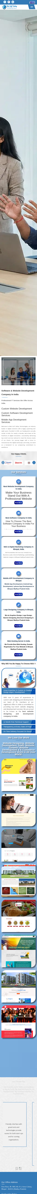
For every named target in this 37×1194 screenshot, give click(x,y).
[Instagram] (5, 2)
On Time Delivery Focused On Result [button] (17, 731)
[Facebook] (8, 2)
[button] (31, 7)
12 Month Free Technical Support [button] (16, 722)
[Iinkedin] (12, 2)
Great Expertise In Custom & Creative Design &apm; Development (17, 691)
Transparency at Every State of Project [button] (18, 727)
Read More (18, 502)
